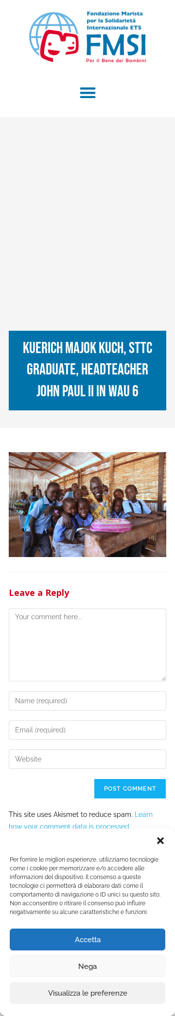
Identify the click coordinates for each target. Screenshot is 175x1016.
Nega (87, 966)
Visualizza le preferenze (87, 993)
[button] (160, 841)
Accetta (88, 939)
